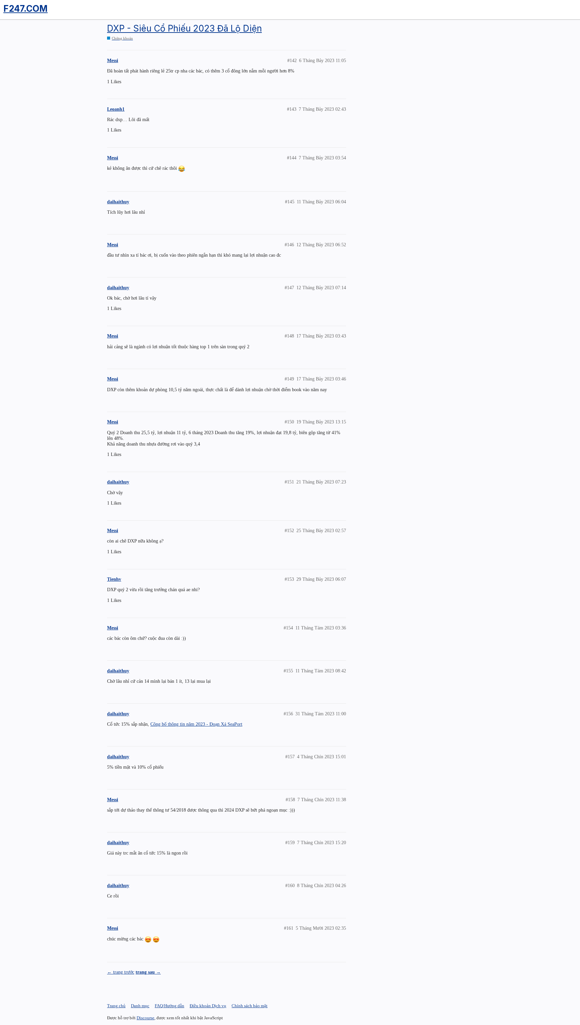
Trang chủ (116, 1005)
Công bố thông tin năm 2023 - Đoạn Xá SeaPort (196, 724)
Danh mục (140, 1005)
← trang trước (120, 972)
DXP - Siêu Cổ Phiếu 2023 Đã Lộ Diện (184, 28)
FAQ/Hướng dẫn (169, 1005)
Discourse (145, 1017)
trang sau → (148, 972)
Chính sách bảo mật (250, 1005)
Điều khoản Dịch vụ (208, 1005)
